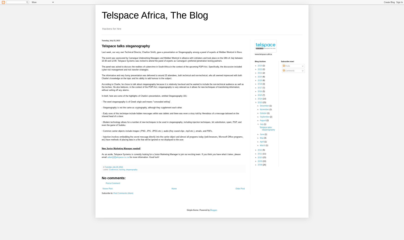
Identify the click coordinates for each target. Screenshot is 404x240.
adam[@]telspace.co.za (118, 157)
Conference (113, 170)
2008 (260, 165)
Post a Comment (113, 183)
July (262, 124)
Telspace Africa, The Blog (155, 15)
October (263, 113)
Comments (289, 71)
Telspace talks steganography (267, 128)
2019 (260, 80)
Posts (287, 66)
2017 (260, 88)
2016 (260, 91)
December (264, 106)
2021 (260, 73)
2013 (260, 102)
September (265, 117)
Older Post (240, 189)
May (262, 138)
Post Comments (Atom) (123, 193)
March (263, 145)
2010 (260, 157)
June (262, 134)
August (263, 120)
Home (174, 189)
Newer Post (108, 189)
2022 (260, 69)
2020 (260, 77)
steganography (131, 170)
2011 (260, 154)
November (264, 109)
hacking (122, 170)
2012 (260, 150)
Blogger (213, 210)
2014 (260, 99)
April (262, 142)
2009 (260, 161)
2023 (260, 66)
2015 (260, 95)
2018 (260, 84)
